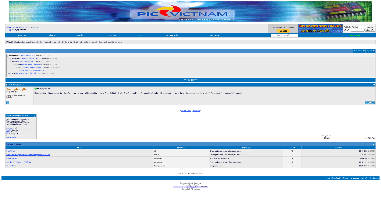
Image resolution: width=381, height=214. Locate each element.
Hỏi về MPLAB (11, 158)
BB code (9, 128)
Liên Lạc (345, 178)
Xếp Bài (370, 51)
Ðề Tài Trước (186, 111)
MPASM (35, 27)
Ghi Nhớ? (370, 27)
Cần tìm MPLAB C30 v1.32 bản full (18, 162)
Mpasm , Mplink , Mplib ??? (31, 64)
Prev (185, 80)
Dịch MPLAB (10, 151)
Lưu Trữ (364, 178)
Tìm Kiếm (214, 35)
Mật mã (346, 30)
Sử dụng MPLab (27, 55)
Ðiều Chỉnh (358, 51)
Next (195, 80)
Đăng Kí (52, 35)
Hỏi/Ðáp (80, 35)
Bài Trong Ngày (172, 35)
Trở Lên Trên (374, 178)
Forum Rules (11, 137)
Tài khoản (347, 27)
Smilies (8, 130)
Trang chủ (22, 35)
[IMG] (8, 132)
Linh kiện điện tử (333, 178)
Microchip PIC (25, 27)
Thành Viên (111, 35)
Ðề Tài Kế (196, 111)
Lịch (139, 35)
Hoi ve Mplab (11, 166)
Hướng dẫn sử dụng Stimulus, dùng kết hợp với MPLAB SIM (28, 155)
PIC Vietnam (13, 27)
